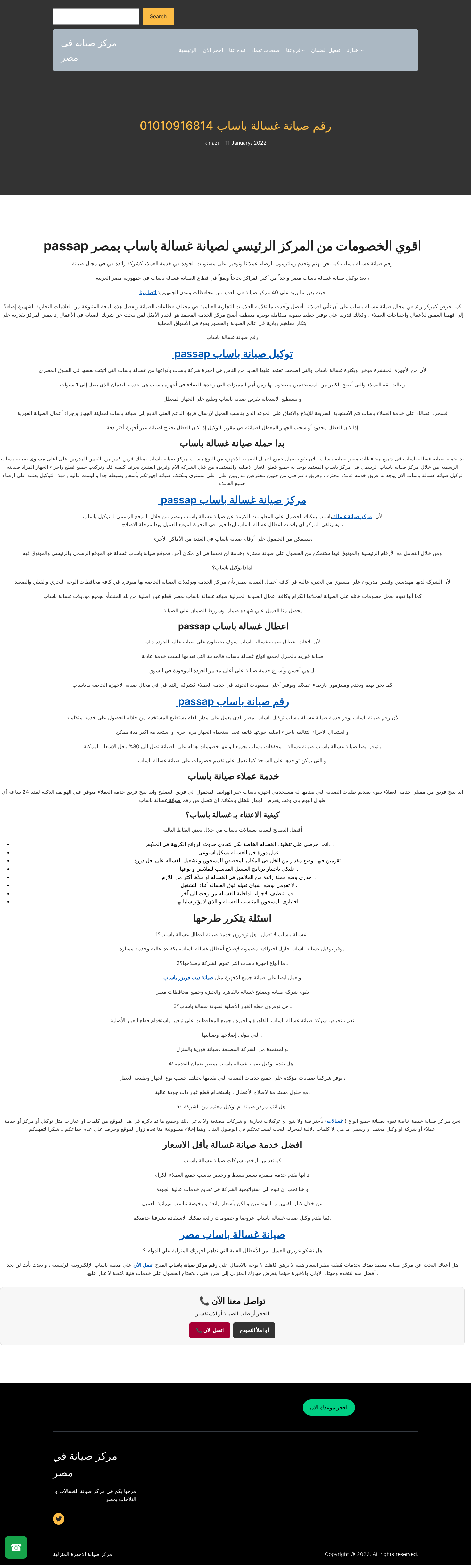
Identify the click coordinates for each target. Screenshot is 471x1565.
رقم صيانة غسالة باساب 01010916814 (235, 126)
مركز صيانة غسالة (352, 516)
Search (158, 16)
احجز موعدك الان (328, 1407)
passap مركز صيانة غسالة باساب (232, 499)
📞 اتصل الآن (210, 1330)
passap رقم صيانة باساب (232, 701)
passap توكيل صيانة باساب (232, 353)
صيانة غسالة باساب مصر (232, 1234)
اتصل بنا (148, 292)
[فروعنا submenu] (303, 50)
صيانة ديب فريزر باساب (188, 977)
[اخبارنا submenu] (362, 50)
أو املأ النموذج (254, 1330)
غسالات (335, 1121)
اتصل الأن (143, 1265)
